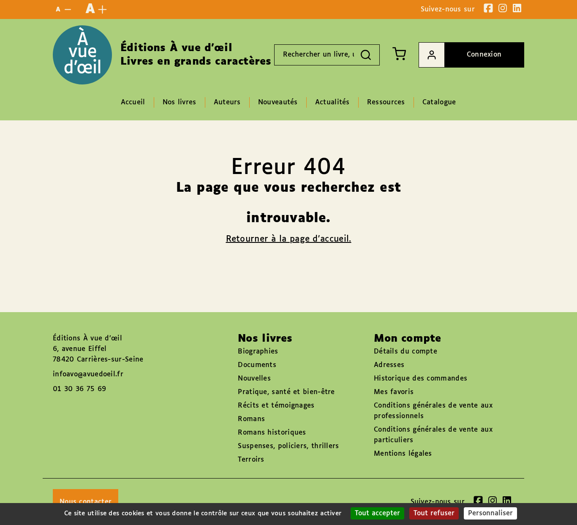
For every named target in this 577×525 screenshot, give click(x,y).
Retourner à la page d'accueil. (288, 239)
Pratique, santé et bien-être (286, 392)
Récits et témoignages (276, 405)
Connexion (484, 54)
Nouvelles (254, 378)
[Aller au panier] (399, 53)
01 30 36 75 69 (79, 389)
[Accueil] (82, 54)
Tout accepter (377, 513)
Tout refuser (434, 513)
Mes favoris (394, 392)
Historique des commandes (420, 378)
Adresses (389, 365)
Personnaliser (490, 513)
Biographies (258, 351)
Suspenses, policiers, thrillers (288, 446)
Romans (251, 419)
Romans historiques (272, 432)
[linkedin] (517, 8)
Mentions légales (403, 453)
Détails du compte (405, 351)
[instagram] (503, 8)
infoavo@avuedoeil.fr (88, 374)
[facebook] (488, 8)
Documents (257, 365)
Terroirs (251, 459)
